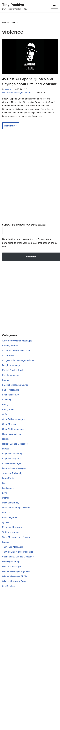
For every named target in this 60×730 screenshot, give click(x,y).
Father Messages (10, 390)
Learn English (8, 478)
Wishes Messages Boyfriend (16, 571)
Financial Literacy (10, 394)
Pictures (6, 512)
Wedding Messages (11, 561)
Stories (5, 542)
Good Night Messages (13, 429)
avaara (8, 89)
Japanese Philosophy (12, 473)
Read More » (9, 126)
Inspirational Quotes (11, 458)
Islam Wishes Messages (14, 468)
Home (5, 23)
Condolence (8, 355)
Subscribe (31, 256)
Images (5, 448)
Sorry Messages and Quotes (16, 537)
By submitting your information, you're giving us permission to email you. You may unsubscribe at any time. (29, 243)
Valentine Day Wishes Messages (18, 556)
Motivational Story (10, 502)
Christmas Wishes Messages (16, 350)
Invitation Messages (11, 463)
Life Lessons (8, 488)
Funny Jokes (8, 409)
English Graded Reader (13, 370)
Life (4, 92)
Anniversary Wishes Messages (17, 340)
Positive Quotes (9, 517)
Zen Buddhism (9, 586)
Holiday (5, 439)
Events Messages (11, 375)
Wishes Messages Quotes (19, 92)
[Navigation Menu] (54, 6)
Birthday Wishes (10, 345)
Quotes (5, 522)
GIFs (4, 414)
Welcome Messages (12, 566)
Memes (5, 498)
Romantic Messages (12, 527)
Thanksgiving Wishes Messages (17, 552)
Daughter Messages (12, 365)
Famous (6, 380)
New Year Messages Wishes (16, 507)
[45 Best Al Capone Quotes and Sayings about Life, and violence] (30, 56)
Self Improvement (10, 532)
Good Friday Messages (13, 419)
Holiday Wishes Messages (15, 444)
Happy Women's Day (12, 434)
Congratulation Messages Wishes (18, 360)
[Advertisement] (30, 186)
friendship (6, 399)
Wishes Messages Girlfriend (15, 576)
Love (4, 493)
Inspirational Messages (13, 453)
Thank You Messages (12, 547)
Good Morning (9, 424)
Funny (5, 404)
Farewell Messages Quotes (15, 385)
